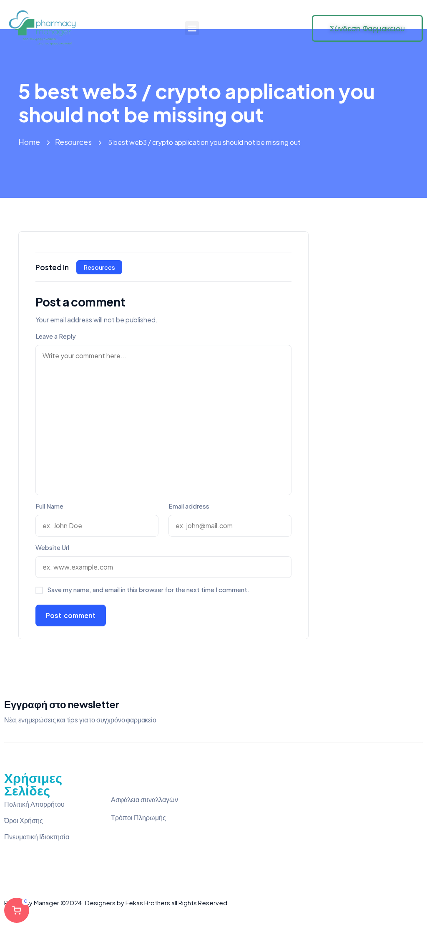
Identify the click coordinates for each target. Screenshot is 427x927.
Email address (188, 506)
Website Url (52, 547)
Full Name (49, 506)
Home (29, 142)
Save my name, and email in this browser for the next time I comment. (148, 589)
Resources (73, 142)
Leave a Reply (55, 336)
